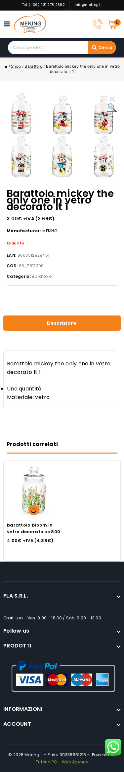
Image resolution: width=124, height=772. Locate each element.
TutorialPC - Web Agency (62, 762)
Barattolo (42, 276)
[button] (112, 99)
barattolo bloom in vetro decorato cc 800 (33, 528)
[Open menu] (8, 23)
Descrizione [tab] (62, 323)
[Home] (6, 66)
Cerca (105, 47)
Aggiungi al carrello (33, 510)
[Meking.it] (30, 24)
